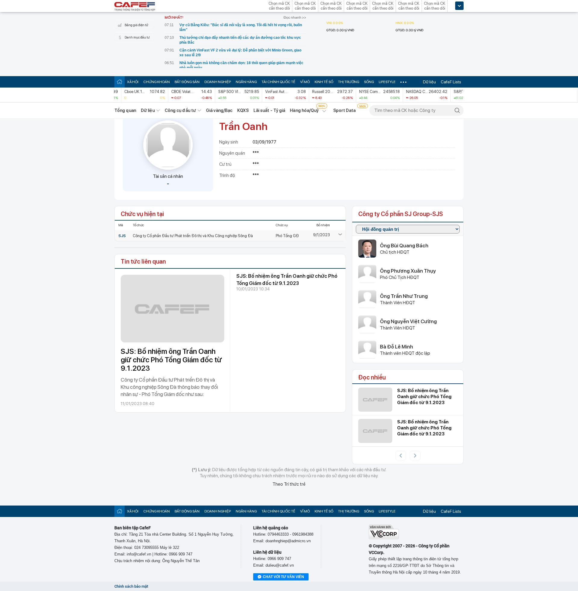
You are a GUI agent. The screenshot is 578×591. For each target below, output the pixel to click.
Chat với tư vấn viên (283, 577)
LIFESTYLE (387, 82)
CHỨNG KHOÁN (156, 82)
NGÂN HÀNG (246, 82)
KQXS (242, 110)
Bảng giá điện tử (136, 25)
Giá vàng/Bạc (219, 110)
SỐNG (369, 82)
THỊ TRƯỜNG (348, 82)
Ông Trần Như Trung (404, 296)
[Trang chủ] (119, 81)
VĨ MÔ (305, 82)
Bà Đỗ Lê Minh (396, 347)
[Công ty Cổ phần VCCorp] (384, 538)
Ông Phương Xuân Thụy (408, 271)
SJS (122, 236)
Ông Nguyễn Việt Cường (408, 321)
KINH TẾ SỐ (324, 82)
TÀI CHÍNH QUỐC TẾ (278, 82)
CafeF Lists (451, 81)
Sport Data (344, 110)
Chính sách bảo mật (131, 586)
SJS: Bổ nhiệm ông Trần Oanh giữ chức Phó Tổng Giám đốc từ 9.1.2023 (171, 360)
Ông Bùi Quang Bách (404, 246)
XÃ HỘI (132, 82)
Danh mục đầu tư (137, 37)
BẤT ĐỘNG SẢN (187, 82)
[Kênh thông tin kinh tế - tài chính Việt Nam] (134, 7)
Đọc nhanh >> (295, 17)
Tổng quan (125, 110)
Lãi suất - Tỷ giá (269, 110)
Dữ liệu (429, 81)
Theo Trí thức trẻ (289, 484)
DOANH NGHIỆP (217, 82)
